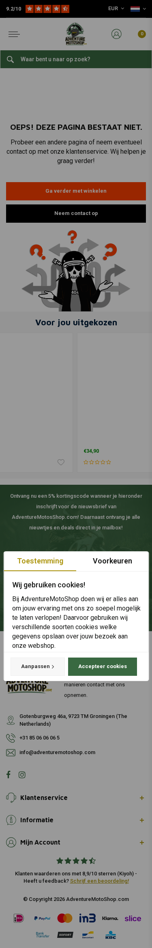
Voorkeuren (112, 561)
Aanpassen (35, 666)
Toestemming (40, 561)
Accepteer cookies (102, 666)
